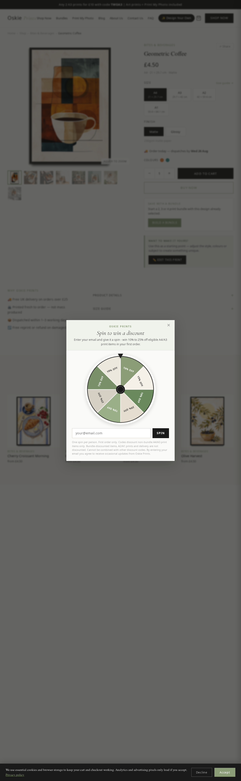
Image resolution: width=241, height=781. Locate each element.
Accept (225, 772)
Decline (201, 772)
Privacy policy (15, 775)
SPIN (161, 433)
